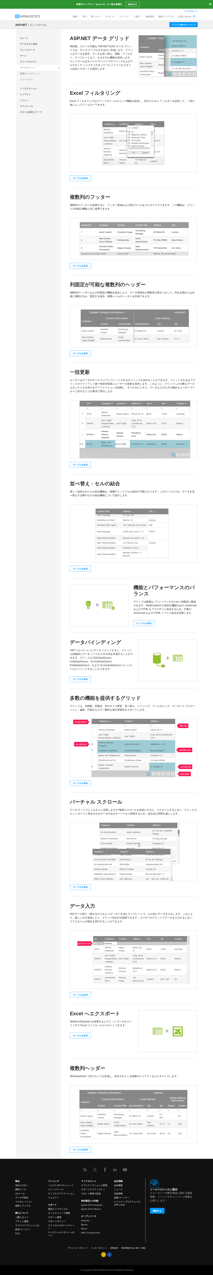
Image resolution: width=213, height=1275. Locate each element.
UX (84, 16)
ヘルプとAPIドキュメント (61, 1185)
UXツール (20, 1193)
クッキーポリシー (99, 1248)
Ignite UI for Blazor (91, 1209)
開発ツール (20, 1189)
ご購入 (136, 16)
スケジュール (26, 106)
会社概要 (118, 1185)
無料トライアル (166, 16)
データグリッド (27, 67)
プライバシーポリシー (77, 1248)
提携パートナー (121, 1197)
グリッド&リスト (28, 61)
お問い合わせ (184, 16)
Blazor (84, 1224)
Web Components (90, 1232)
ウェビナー (53, 1197)
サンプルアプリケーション (61, 1193)
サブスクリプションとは (27, 1225)
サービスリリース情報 (59, 1213)
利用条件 (114, 1248)
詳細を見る (132, 4)
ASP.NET (21, 25)
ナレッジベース (55, 1189)
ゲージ (23, 56)
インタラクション (28, 88)
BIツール (95, 16)
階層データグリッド (30, 73)
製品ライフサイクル (58, 1209)
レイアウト (25, 94)
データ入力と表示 (28, 44)
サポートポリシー (57, 1221)
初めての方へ (21, 1185)
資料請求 (149, 16)
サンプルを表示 (80, 178)
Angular (85, 1220)
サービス (109, 16)
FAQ (17, 1233)
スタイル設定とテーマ (31, 112)
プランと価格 (21, 1221)
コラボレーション (24, 1201)
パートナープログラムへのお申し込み (127, 1203)
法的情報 (118, 1193)
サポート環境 (54, 1217)
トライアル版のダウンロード (183, 24)
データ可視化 (21, 1197)
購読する (157, 1211)
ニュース (118, 1189)
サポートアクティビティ (93, 1189)
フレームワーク (27, 50)
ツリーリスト (26, 79)
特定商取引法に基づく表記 (133, 1248)
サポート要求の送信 (91, 1193)
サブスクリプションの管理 (94, 1185)
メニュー (24, 100)
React (84, 1228)
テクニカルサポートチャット (61, 1227)
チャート (24, 38)
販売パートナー (23, 1229)
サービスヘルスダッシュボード (61, 1234)
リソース (123, 16)
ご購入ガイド (21, 1217)
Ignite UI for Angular (91, 1205)
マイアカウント (191, 11)
